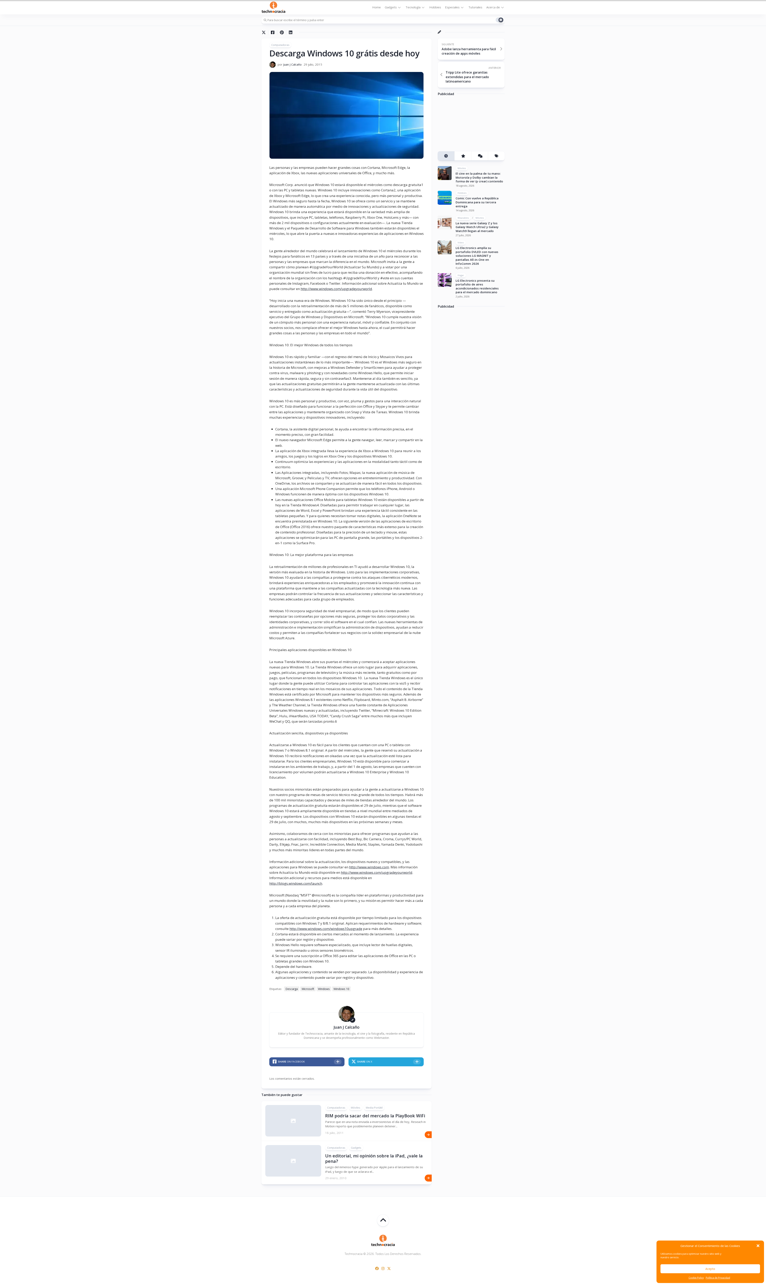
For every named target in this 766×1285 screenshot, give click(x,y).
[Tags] (496, 155)
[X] (389, 1268)
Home (376, 7)
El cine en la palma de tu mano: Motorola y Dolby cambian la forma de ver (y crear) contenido (479, 177)
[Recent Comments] (479, 155)
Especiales (452, 7)
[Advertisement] (468, 125)
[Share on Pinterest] (281, 32)
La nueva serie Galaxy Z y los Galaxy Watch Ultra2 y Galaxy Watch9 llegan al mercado (477, 227)
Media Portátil (374, 1107)
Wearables (463, 217)
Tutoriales (475, 7)
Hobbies (435, 7)
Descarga (291, 989)
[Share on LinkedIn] (290, 32)
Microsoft (308, 989)
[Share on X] (264, 32)
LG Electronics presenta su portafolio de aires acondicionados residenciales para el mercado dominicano (477, 286)
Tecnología (413, 7)
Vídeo (461, 242)
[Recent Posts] (446, 155)
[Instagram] (383, 1268)
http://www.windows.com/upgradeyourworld (336, 288)
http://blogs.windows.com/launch (295, 883)
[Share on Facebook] (272, 32)
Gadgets (391, 7)
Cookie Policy (696, 1277)
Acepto (710, 1269)
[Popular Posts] (462, 155)
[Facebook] (377, 1268)
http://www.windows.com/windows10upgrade (325, 928)
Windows (324, 989)
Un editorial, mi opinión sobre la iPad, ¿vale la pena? (374, 1158)
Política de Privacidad (718, 1277)
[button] (758, 1246)
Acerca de (493, 7)
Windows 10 (341, 989)
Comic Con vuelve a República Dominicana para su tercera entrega (477, 202)
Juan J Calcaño (292, 64)
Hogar (461, 275)
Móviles (355, 1107)
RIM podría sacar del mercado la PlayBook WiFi (375, 1116)
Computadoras (280, 45)
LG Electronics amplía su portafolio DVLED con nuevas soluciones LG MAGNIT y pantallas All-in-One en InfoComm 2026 (477, 255)
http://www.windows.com (369, 867)
